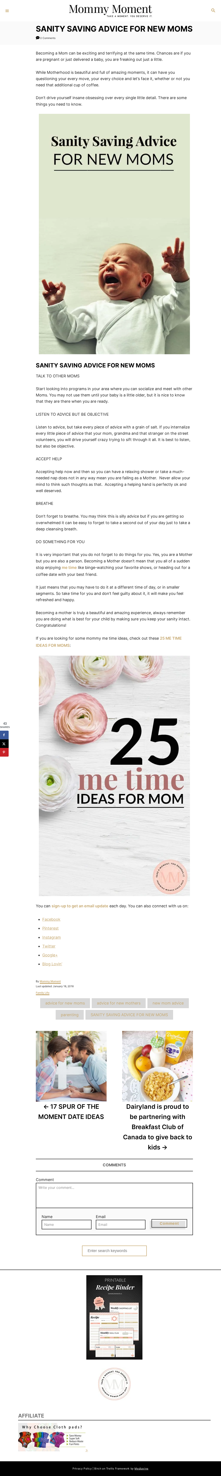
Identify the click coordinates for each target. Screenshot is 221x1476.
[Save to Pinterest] (4, 752)
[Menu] (7, 10)
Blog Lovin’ (52, 964)
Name (47, 1216)
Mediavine (141, 1468)
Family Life (42, 992)
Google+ (50, 955)
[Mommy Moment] (109, 11)
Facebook (51, 919)
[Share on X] (4, 743)
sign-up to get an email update (80, 906)
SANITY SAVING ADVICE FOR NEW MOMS (129, 1014)
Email (101, 1216)
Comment (45, 1179)
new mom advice (168, 1003)
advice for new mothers (118, 1003)
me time (69, 567)
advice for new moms (65, 1003)
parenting (70, 1014)
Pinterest (50, 928)
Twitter (48, 946)
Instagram (51, 937)
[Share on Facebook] (4, 735)
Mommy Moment (50, 981)
